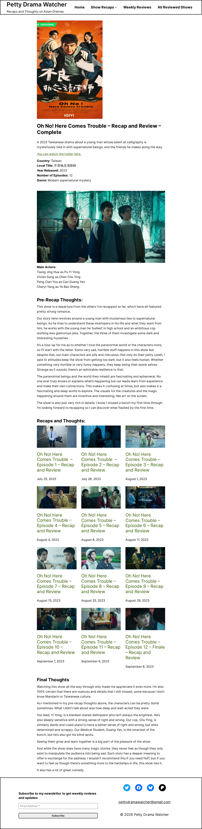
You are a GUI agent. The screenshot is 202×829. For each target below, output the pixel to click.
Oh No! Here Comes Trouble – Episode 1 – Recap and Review (55, 462)
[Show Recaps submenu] (116, 7)
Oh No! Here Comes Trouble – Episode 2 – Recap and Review (100, 462)
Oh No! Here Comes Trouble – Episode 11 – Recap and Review (101, 644)
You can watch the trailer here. (59, 154)
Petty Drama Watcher (37, 4)
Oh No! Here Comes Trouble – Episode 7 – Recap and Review (56, 583)
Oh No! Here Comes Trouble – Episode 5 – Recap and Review (100, 522)
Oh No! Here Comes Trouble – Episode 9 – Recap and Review (144, 583)
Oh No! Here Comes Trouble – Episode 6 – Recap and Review (144, 522)
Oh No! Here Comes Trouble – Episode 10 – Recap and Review (56, 644)
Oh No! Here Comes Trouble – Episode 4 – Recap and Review (56, 522)
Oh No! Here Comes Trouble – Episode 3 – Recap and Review (144, 462)
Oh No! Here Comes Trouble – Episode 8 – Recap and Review (100, 583)
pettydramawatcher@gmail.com (144, 802)
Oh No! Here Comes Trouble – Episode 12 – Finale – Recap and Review (145, 647)
